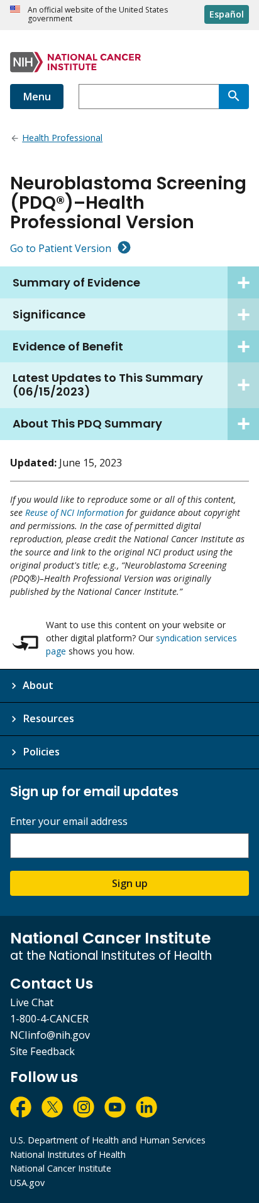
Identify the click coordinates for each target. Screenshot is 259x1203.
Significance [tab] (49, 314)
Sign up (130, 883)
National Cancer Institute (60, 1168)
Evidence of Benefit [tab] (68, 346)
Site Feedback (42, 1051)
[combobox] (149, 96)
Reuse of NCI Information (74, 512)
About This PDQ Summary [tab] (87, 423)
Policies (41, 752)
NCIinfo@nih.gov (50, 1035)
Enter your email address (69, 821)
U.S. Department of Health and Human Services (108, 1140)
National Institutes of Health (68, 1154)
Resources (48, 718)
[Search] (234, 96)
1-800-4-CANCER (49, 1019)
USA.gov (27, 1183)
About (38, 685)
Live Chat (31, 1002)
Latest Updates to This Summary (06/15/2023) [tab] (108, 384)
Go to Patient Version (60, 248)
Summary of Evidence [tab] (76, 282)
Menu (37, 96)
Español (226, 14)
